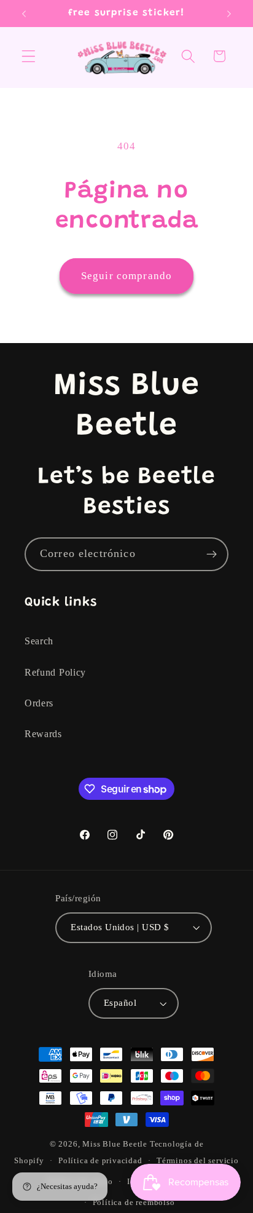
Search (39, 641)
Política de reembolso (134, 1202)
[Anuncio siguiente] (229, 13)
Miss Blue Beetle (114, 1144)
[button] (28, 56)
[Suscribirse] (211, 554)
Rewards (43, 734)
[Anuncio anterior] (23, 13)
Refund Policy (55, 672)
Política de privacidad (100, 1160)
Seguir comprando (126, 276)
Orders (39, 703)
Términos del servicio (198, 1160)
